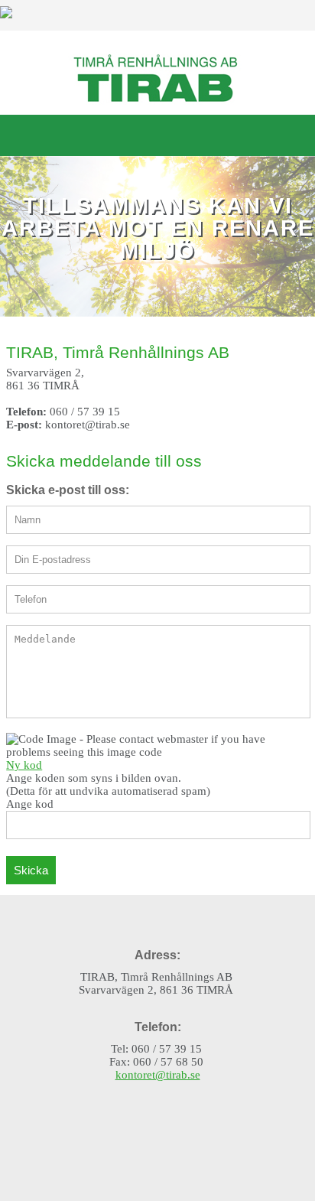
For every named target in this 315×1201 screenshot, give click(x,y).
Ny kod (24, 765)
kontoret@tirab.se (157, 1075)
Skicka (31, 870)
